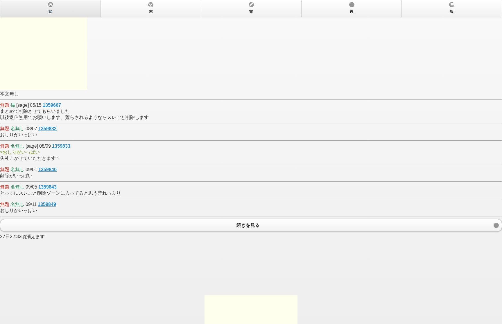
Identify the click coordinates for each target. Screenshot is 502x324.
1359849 (47, 204)
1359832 (47, 128)
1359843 (47, 186)
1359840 (47, 169)
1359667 (52, 105)
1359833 (61, 146)
